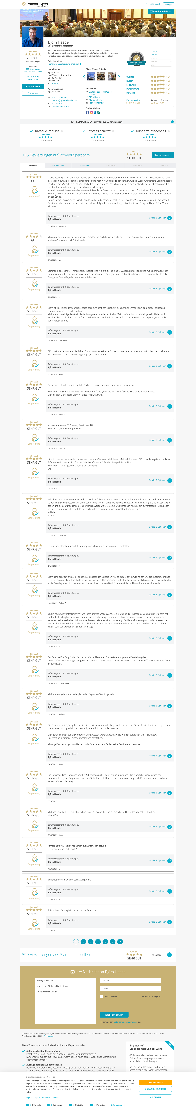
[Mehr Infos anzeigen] (136, 58)
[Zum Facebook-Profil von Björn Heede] (88, 113)
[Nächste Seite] (120, 941)
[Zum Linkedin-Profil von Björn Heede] (95, 113)
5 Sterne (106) (58, 165)
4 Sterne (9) (84, 165)
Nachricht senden (114, 1014)
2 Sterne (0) (137, 165)
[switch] (49, 1105)
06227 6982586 (59, 97)
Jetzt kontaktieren (162, 11)
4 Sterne (154, 55)
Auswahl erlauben (155, 1089)
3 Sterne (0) (111, 165)
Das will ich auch (153, 4)
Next (119, 76)
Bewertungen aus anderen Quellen (33, 70)
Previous (84, 76)
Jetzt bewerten (33, 86)
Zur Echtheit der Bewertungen (33, 77)
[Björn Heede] (32, 37)
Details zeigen (116, 1105)
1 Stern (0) (163, 165)
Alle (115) (33, 165)
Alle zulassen (155, 1082)
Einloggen (169, 4)
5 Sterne (154, 51)
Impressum (31, 1097)
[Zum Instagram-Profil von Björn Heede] (92, 113)
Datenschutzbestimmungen (49, 1097)
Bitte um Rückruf (112, 996)
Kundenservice (133, 100)
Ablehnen (155, 1097)
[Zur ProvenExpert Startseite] (35, 5)
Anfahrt (55, 83)
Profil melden (49, 1036)
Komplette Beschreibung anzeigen (63, 63)
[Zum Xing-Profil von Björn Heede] (99, 113)
